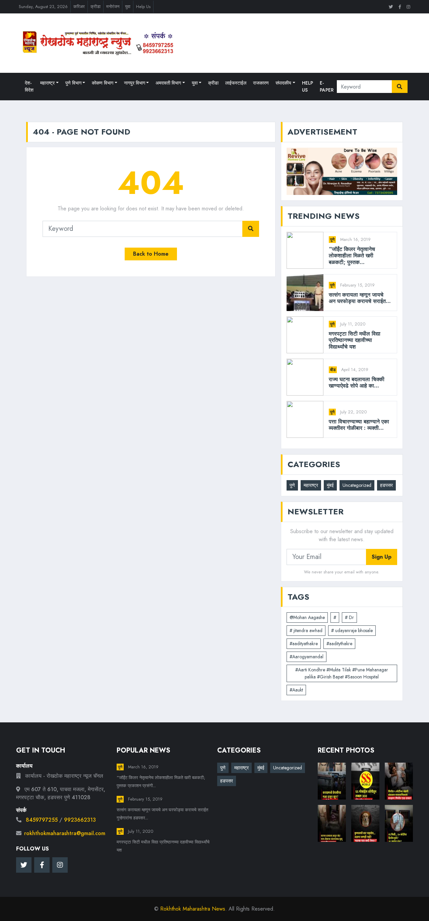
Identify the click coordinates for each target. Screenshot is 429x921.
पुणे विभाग (73, 83)
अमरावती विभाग (168, 83)
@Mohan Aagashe (307, 617)
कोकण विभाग (102, 83)
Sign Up (381, 557)
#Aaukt (296, 689)
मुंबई (330, 485)
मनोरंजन (112, 6)
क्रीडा (95, 6)
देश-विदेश (29, 86)
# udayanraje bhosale (352, 630)
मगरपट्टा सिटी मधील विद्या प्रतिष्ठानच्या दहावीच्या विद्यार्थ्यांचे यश (354, 340)
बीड (332, 370)
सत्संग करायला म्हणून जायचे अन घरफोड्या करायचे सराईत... (360, 298)
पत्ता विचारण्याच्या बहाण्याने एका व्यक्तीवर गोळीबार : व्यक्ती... (359, 424)
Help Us (143, 6)
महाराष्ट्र (47, 83)
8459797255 (42, 820)
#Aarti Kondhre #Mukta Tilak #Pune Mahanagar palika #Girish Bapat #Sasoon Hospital (341, 673)
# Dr (349, 617)
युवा (127, 6)
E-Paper (326, 86)
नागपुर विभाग (134, 83)
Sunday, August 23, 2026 (43, 6)
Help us (307, 86)
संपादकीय (283, 83)
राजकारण (261, 83)
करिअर (79, 6)
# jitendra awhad (306, 630)
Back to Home (151, 254)
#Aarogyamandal (306, 656)
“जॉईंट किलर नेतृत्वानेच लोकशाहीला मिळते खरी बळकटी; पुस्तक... (352, 255)
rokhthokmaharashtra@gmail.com (64, 833)
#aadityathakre (304, 643)
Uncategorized (357, 485)
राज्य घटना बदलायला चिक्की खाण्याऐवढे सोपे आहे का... (356, 382)
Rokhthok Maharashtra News (192, 909)
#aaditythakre (339, 643)
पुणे (332, 240)
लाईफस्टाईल (235, 83)
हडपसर (386, 485)
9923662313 (80, 820)
